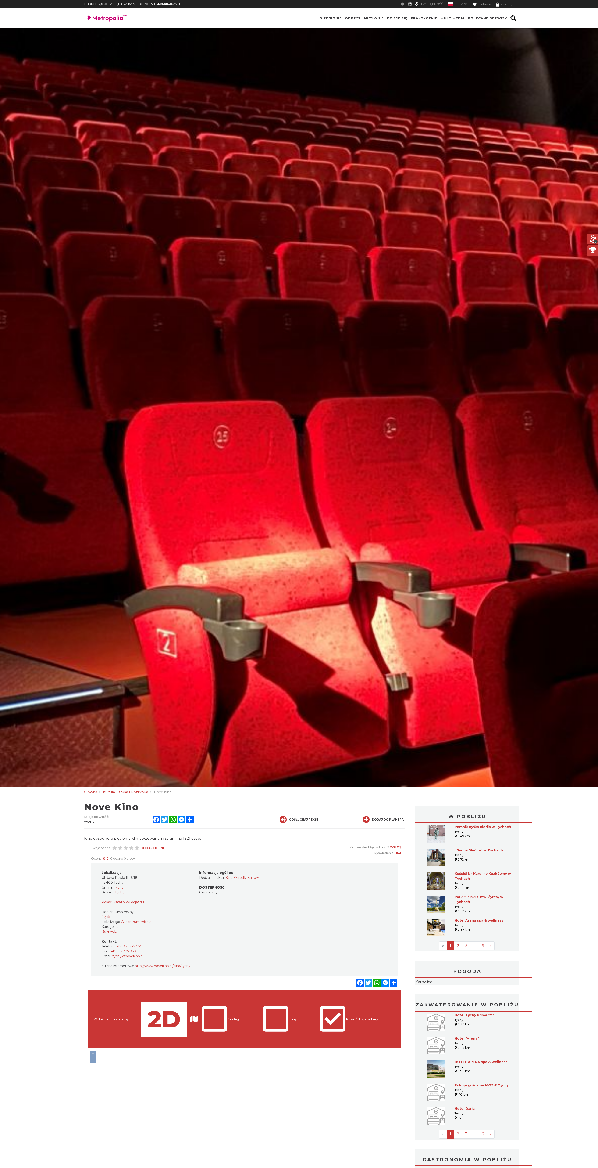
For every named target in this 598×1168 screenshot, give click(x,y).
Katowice (467, 996)
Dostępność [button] (432, 4)
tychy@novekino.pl (127, 956)
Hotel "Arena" (467, 1068)
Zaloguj (506, 4)
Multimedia (453, 18)
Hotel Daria (465, 1138)
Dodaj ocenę (152, 848)
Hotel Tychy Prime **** (474, 1044)
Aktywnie (373, 18)
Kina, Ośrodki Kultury (242, 877)
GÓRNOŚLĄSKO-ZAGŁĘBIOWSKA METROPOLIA (118, 4)
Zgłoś (395, 847)
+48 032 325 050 (128, 946)
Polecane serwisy (487, 18)
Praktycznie (424, 18)
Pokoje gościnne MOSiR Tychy (482, 1115)
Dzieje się (397, 18)
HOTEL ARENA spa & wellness (481, 1091)
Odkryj (352, 18)
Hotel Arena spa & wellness (479, 920)
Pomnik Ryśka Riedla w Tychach (483, 827)
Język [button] (462, 4)
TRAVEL (168, 4)
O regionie (330, 18)
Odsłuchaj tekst (304, 819)
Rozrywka (110, 931)
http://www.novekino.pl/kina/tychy (162, 966)
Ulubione (485, 4)
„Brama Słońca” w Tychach (479, 850)
